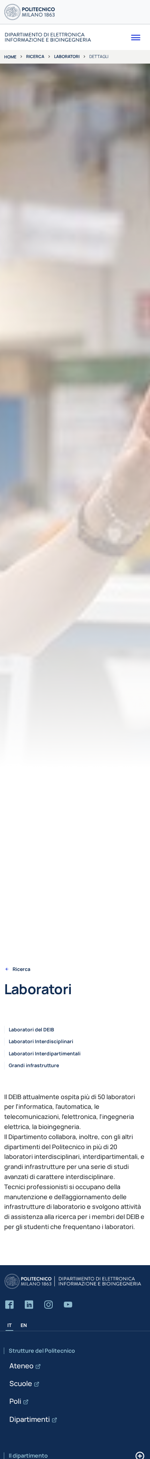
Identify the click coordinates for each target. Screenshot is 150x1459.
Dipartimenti (29, 1419)
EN (24, 1325)
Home (10, 57)
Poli (15, 1401)
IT (9, 1325)
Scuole (20, 1383)
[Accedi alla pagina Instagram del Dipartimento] (48, 1305)
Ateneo (21, 1365)
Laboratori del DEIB (31, 1029)
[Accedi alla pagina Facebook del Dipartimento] (9, 1305)
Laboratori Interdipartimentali (45, 1053)
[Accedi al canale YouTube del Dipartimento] (68, 1305)
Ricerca (35, 56)
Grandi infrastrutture (34, 1065)
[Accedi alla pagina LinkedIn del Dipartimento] (29, 1305)
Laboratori (67, 56)
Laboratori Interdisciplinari (41, 1041)
